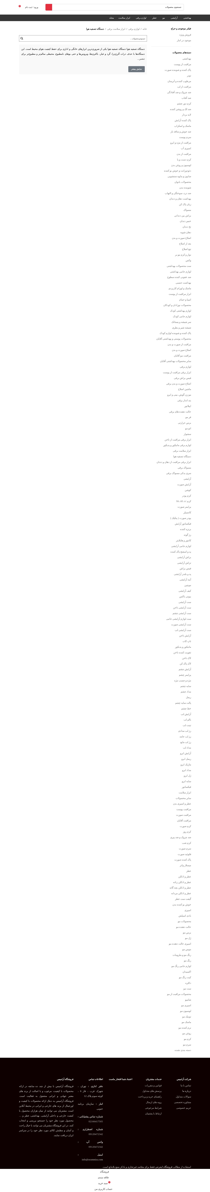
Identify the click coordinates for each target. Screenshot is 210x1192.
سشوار (187, 434)
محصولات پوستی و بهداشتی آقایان (173, 338)
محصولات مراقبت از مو (179, 994)
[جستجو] (48, 7)
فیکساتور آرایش (183, 523)
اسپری (187, 910)
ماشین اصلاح (184, 389)
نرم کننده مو (185, 1027)
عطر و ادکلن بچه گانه (180, 887)
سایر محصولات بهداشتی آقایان (175, 361)
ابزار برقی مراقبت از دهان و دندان (174, 462)
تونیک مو (186, 1016)
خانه (145, 29)
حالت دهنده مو (183, 927)
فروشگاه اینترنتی (163, 1167)
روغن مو (186, 1033)
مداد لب (187, 747)
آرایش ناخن (185, 635)
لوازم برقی (185, 366)
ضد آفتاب (186, 98)
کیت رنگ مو (185, 977)
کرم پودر (186, 495)
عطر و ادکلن (184, 876)
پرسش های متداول (152, 1091)
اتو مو (188, 428)
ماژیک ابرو (186, 764)
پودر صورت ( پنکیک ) (180, 518)
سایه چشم (185, 686)
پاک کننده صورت (182, 859)
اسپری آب (186, 148)
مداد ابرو (186, 770)
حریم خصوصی (183, 1108)
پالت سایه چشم (183, 703)
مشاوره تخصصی (182, 1102)
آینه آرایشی (185, 579)
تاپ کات (187, 641)
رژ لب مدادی (184, 731)
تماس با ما (186, 1085)
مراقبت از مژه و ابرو (180, 142)
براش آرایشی (184, 557)
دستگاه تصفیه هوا (182, 456)
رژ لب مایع (185, 742)
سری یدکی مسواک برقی (178, 473)
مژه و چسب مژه (182, 680)
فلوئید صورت (184, 854)
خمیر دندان (185, 221)
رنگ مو (187, 960)
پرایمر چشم (185, 675)
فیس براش (185, 568)
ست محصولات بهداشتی (179, 266)
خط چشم (186, 708)
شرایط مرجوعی (153, 1108)
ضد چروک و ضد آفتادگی (179, 92)
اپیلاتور (187, 406)
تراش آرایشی (184, 562)
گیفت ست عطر (183, 899)
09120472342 (96, 1134)
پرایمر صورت (184, 506)
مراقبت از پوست (182, 64)
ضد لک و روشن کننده (180, 109)
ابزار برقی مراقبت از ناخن (178, 439)
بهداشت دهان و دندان (180, 198)
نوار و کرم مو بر (183, 254)
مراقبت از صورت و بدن (179, 344)
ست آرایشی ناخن (182, 607)
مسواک (187, 210)
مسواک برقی (184, 467)
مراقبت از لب (184, 86)
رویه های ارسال (154, 1102)
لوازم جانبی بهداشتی (180, 271)
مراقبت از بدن (184, 154)
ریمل (188, 697)
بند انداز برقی (184, 400)
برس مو (187, 932)
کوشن (188, 490)
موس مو (186, 949)
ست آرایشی (185, 602)
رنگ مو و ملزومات (182, 955)
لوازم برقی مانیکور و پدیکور (177, 445)
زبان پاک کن (185, 204)
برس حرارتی (184, 422)
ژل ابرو (187, 775)
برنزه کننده (185, 529)
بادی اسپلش (185, 915)
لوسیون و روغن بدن (181, 165)
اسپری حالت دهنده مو (180, 943)
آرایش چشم (185, 669)
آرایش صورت (184, 484)
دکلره (188, 983)
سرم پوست (185, 137)
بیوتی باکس (185, 596)
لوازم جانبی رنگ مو (181, 966)
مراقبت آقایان (184, 820)
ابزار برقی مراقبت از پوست (177, 372)
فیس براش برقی (182, 378)
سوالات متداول (183, 1096)
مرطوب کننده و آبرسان (179, 81)
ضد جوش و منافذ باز (181, 131)
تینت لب (187, 725)
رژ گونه (187, 534)
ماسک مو (186, 1022)
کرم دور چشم (184, 103)
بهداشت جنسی (183, 282)
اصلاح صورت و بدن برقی (178, 383)
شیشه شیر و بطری (181, 327)
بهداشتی (186, 58)
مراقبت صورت (183, 815)
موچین (187, 585)
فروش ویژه (185, 34)
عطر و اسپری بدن (182, 803)
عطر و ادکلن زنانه (182, 882)
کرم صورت (185, 826)
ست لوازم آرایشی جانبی (178, 619)
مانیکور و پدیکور (183, 647)
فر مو (188, 417)
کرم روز (187, 831)
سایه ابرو (186, 781)
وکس (188, 260)
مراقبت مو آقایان (182, 355)
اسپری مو (186, 1005)
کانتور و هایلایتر (183, 540)
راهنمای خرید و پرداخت (150, 1096)
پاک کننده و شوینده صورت (178, 70)
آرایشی (187, 478)
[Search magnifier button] (22, 38)
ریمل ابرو (186, 759)
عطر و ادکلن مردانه (181, 893)
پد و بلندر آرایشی (182, 574)
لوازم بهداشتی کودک (180, 310)
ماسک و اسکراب (182, 126)
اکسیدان (187, 971)
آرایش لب (186, 714)
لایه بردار (186, 114)
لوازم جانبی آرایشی (181, 546)
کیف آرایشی (185, 591)
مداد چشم (186, 691)
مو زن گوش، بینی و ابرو (179, 394)
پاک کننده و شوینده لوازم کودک (175, 333)
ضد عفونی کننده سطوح (179, 277)
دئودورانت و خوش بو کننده (177, 170)
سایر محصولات (183, 798)
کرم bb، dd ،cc (183, 501)
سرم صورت (185, 848)
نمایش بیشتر (136, 69)
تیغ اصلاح (186, 249)
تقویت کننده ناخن (182, 652)
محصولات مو (184, 921)
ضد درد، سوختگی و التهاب (178, 193)
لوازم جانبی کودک (182, 316)
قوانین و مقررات (153, 1085)
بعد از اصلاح (185, 243)
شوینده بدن (185, 187)
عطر (188, 871)
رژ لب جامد (185, 736)
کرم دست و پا (184, 159)
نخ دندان (187, 226)
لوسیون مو (185, 1011)
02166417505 (96, 1121)
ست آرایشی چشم (182, 613)
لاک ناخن (186, 658)
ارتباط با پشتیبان (153, 1113)
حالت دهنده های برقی (180, 411)
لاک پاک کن (185, 663)
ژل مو (188, 938)
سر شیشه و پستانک (181, 322)
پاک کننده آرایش (183, 120)
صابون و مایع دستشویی (179, 176)
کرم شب (186, 843)
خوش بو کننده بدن (181, 904)
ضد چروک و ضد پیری (180, 837)
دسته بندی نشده (183, 1050)
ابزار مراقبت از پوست (180, 294)
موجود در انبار (184, 40)
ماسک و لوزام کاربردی (179, 288)
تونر (189, 75)
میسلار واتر (185, 865)
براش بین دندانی (182, 215)
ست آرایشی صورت (181, 624)
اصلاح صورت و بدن (181, 238)
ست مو (187, 988)
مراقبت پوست (183, 809)
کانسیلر (187, 512)
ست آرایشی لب (183, 630)
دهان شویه (185, 232)
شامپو (188, 999)
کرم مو (187, 1039)
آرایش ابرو (185, 753)
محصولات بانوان (182, 182)
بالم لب (187, 719)
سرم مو (187, 1044)
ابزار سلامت (185, 792)
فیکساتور (186, 787)
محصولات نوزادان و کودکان (177, 305)
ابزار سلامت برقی (182, 450)
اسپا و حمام (185, 299)
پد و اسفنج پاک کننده (180, 551)
